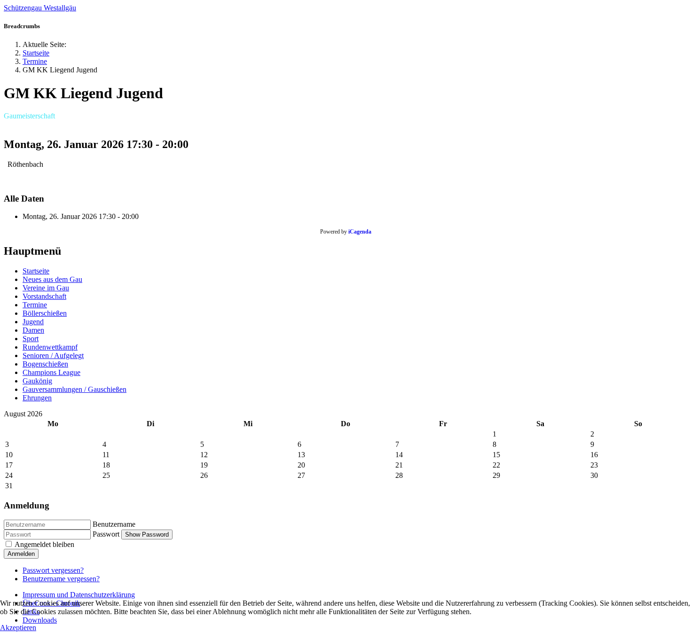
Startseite (36, 271)
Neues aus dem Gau (52, 279)
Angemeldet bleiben (44, 544)
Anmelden (21, 553)
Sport (31, 339)
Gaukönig (37, 381)
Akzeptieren (18, 628)
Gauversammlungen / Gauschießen (74, 389)
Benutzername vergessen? (61, 579)
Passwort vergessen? (53, 570)
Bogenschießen (45, 364)
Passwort (106, 534)
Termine (35, 305)
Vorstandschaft (44, 296)
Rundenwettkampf (50, 347)
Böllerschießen (45, 313)
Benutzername (114, 524)
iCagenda (359, 231)
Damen (33, 330)
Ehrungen (37, 398)
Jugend (33, 322)
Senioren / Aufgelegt (53, 355)
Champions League (51, 372)
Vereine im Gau (46, 288)
